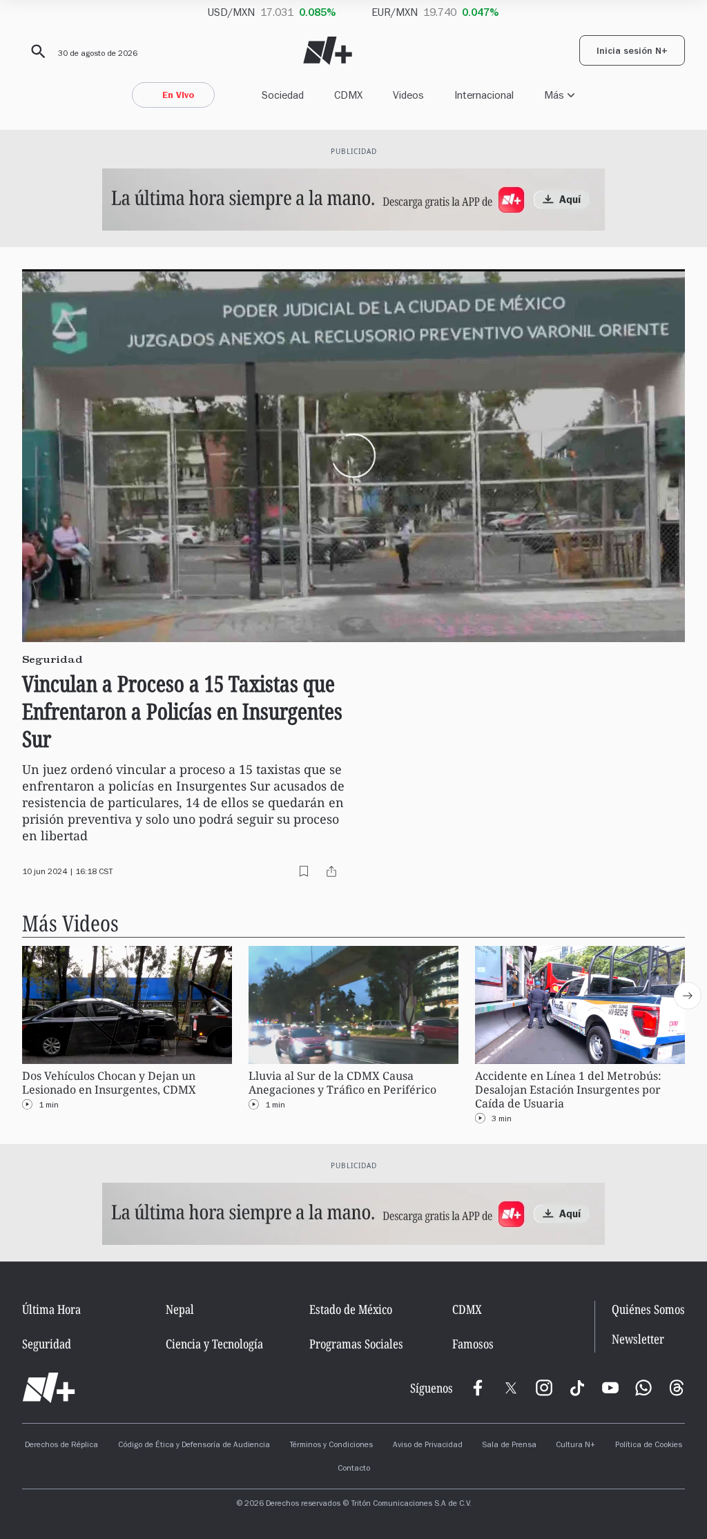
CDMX (348, 95)
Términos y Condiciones (331, 1446)
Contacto (354, 1469)
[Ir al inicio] (48, 1388)
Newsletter (638, 1339)
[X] (511, 1388)
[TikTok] (577, 1388)
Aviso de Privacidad (428, 1446)
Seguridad (46, 1343)
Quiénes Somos (648, 1309)
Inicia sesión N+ (632, 52)
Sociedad (283, 95)
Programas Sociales (356, 1343)
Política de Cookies (648, 1446)
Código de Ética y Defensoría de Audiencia (194, 1446)
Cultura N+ (575, 1446)
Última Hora (51, 1309)
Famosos (473, 1343)
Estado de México (350, 1309)
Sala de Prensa (509, 1446)
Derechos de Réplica (61, 1446)
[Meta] (477, 1388)
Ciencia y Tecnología (214, 1343)
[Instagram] (544, 1388)
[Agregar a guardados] (304, 871)
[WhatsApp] (643, 1388)
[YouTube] (610, 1388)
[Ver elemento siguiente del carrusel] (687, 995)
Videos (408, 95)
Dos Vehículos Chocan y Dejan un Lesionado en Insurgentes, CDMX (109, 1083)
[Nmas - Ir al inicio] (327, 51)
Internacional (484, 95)
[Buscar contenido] (36, 52)
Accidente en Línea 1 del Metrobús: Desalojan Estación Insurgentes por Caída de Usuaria (568, 1089)
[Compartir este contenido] (331, 871)
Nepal (180, 1309)
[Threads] (676, 1388)
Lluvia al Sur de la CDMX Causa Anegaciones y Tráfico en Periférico (342, 1083)
